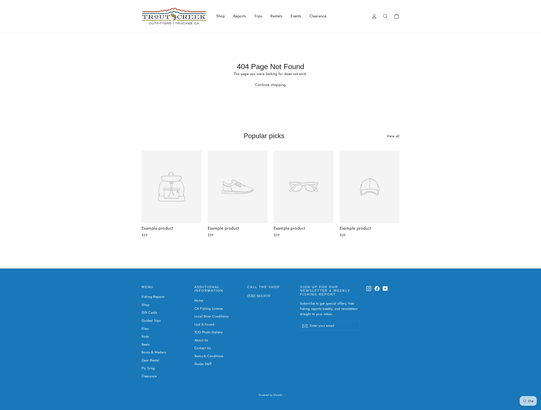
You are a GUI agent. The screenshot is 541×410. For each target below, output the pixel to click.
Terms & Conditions (208, 356)
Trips (258, 16)
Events (296, 16)
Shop (220, 16)
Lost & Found (204, 324)
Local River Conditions (211, 316)
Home (198, 300)
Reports (239, 16)
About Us (201, 340)
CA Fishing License (208, 308)
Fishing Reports (153, 296)
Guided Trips (151, 320)
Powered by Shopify (270, 395)
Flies (145, 328)
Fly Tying (148, 368)
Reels (145, 344)
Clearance (318, 16)
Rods (145, 336)
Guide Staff (203, 363)
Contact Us (202, 348)
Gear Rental (150, 360)
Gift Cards (149, 312)
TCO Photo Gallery (208, 332)
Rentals (276, 16)
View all (393, 136)
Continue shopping (270, 84)
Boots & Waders (154, 352)
